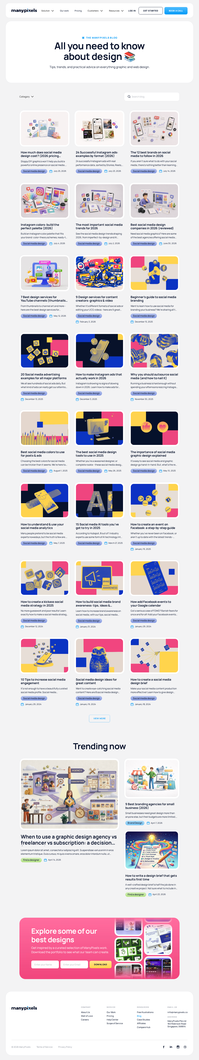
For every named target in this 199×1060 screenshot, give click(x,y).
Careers (85, 1019)
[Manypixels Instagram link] (178, 1047)
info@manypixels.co (178, 1012)
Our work (64, 10)
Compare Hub (143, 1027)
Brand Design (135, 822)
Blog (139, 1016)
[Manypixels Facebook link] (163, 1047)
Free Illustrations (145, 1012)
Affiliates (141, 1023)
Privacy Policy (65, 1047)
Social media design (34, 171)
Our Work (111, 1012)
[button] (47, 10)
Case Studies (143, 1019)
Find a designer (31, 860)
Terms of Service (44, 1047)
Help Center (112, 1019)
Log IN (132, 10)
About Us (85, 1012)
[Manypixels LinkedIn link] (170, 1047)
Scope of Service (115, 1023)
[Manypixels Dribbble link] (185, 1047)
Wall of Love (87, 1016)
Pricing (78, 10)
